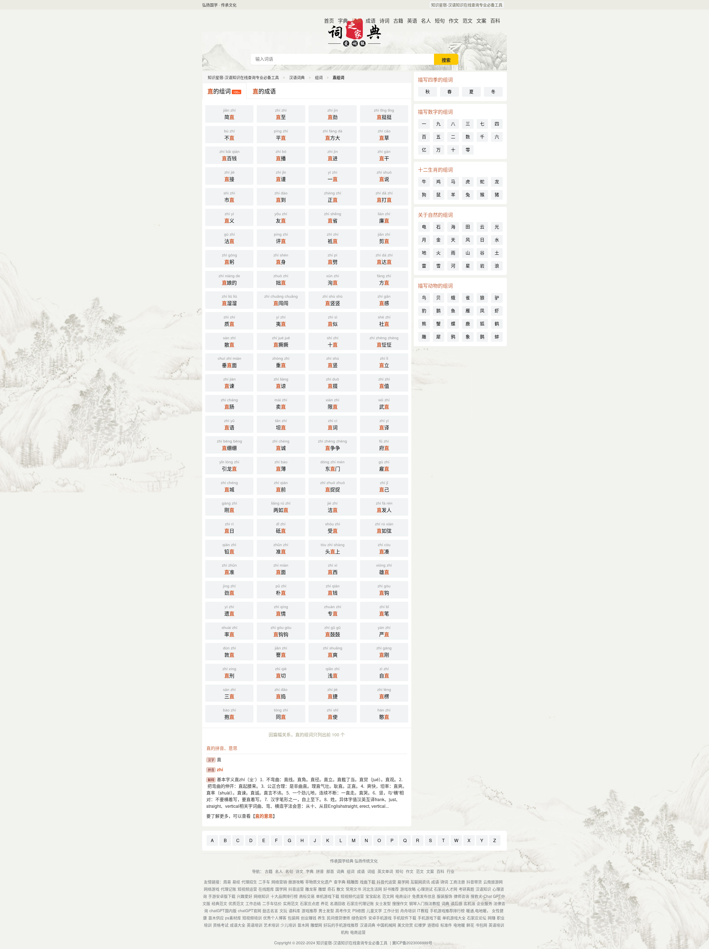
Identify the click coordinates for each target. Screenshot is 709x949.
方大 (332, 135)
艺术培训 (271, 925)
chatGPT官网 (249, 910)
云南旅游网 (493, 881)
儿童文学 (374, 910)
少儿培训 (288, 925)
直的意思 (264, 816)
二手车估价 (272, 903)
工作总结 (253, 903)
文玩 (283, 910)
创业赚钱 (308, 917)
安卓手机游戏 (380, 917)
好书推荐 (391, 889)
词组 (371, 871)
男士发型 (326, 910)
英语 (410, 20)
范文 (465, 20)
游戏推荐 (309, 910)
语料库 (294, 910)
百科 (493, 20)
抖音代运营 (386, 881)
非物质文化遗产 (318, 881)
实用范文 (291, 903)
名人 (424, 20)
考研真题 (466, 889)
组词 (319, 77)
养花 (324, 903)
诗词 (382, 20)
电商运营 (358, 932)
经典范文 (219, 903)
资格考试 (220, 925)
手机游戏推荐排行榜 (447, 910)
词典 (354, 20)
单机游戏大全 (454, 917)
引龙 (229, 466)
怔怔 (384, 342)
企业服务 (484, 903)
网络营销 (279, 881)
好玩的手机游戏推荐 (340, 925)
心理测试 (425, 889)
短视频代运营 (352, 896)
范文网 (388, 896)
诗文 (299, 871)
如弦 (384, 528)
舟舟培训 (408, 910)
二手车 (264, 881)
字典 (340, 20)
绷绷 (229, 445)
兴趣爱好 (244, 896)
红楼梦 (420, 925)
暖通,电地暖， (478, 910)
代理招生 (249, 881)
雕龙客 (311, 889)
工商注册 (457, 881)
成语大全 (237, 925)
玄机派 (469, 903)
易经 (236, 881)
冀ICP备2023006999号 (412, 942)
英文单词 (385, 871)
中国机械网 (386, 925)
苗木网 (303, 925)
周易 (227, 881)
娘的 (229, 280)
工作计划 (391, 910)
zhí (220, 769)
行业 (450, 871)
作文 (451, 20)
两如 (281, 507)
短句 (437, 20)
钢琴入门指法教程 (424, 903)
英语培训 (254, 925)
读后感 (456, 903)
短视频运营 (247, 889)
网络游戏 (211, 889)
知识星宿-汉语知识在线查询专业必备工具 (466, 4)
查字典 (339, 881)
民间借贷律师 (338, 917)
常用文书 (353, 889)
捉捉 (332, 486)
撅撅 (281, 342)
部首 (330, 871)
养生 (321, 917)
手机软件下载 (404, 917)
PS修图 (358, 910)
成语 (368, 20)
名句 (289, 871)
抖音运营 (296, 889)
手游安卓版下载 (221, 896)
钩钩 (281, 631)
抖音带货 (474, 881)
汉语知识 (483, 889)
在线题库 (266, 889)
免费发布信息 (423, 896)
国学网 (281, 889)
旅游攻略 (296, 881)
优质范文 (236, 903)
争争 (332, 445)
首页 (327, 20)
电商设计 (403, 896)
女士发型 (383, 903)
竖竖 (332, 300)
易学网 (403, 881)
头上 (333, 548)
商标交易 (307, 896)
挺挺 (384, 114)
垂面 (229, 362)
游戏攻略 (408, 889)
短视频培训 (252, 917)
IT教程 (422, 910)
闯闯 (281, 300)
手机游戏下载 (429, 917)
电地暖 (459, 925)
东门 (332, 466)
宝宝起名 (373, 896)
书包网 (481, 925)
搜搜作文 (400, 903)
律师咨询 (461, 896)
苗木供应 (216, 917)
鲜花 (470, 925)
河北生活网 (372, 889)
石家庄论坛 (476, 917)
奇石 (331, 889)
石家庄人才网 (445, 889)
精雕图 (352, 881)
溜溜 (229, 300)
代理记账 (228, 889)
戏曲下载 (367, 881)
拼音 (320, 871)
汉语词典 (354, 31)
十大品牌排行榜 (284, 896)
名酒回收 (337, 903)
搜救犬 (476, 896)
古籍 (396, 20)
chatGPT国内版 (223, 910)
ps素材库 (233, 917)
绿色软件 (359, 917)
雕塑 (322, 889)
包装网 (293, 917)
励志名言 (270, 910)
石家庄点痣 (309, 903)
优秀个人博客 (274, 917)
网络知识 (261, 896)
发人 (384, 507)
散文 (340, 889)
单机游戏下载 (327, 896)
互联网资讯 (420, 881)
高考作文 (343, 910)
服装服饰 (444, 896)
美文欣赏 (405, 925)
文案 (479, 20)
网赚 (491, 917)
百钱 (229, 155)
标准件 (446, 925)
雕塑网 (316, 925)
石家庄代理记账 (360, 903)
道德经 (433, 925)
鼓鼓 (332, 631)
